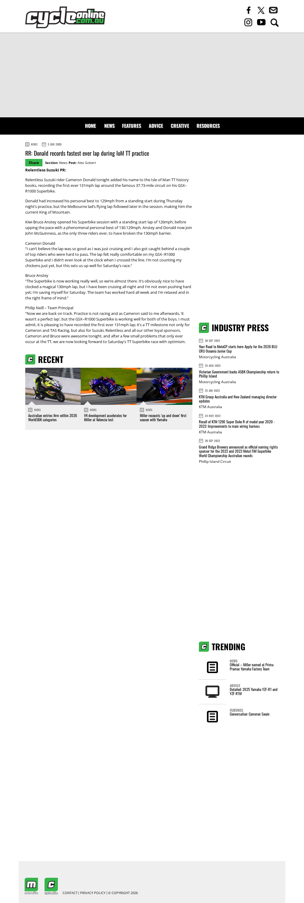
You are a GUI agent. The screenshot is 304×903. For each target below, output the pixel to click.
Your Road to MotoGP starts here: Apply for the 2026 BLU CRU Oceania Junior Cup (238, 348)
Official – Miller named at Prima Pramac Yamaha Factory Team (251, 667)
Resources (208, 125)
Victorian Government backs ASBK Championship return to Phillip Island (239, 374)
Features (131, 125)
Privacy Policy (92, 893)
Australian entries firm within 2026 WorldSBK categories (52, 417)
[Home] (65, 17)
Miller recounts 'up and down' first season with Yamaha (163, 417)
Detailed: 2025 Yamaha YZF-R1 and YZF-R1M (254, 691)
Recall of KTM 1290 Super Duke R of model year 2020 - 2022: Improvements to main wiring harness (237, 424)
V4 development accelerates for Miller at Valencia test (105, 417)
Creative (180, 125)
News (109, 125)
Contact (70, 893)
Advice (156, 125)
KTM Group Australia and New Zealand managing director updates (238, 399)
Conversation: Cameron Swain (250, 714)
